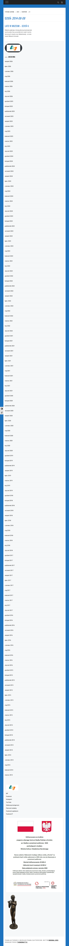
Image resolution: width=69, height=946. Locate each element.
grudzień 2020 (9, 396)
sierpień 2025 (9, 121)
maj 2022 (7, 311)
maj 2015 (7, 705)
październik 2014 (10, 740)
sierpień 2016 (9, 635)
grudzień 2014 (9, 730)
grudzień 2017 (9, 555)
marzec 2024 (8, 201)
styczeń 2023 (9, 271)
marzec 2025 (8, 141)
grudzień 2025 (9, 101)
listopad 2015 (9, 675)
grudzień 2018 (9, 495)
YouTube (8, 802)
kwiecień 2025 (9, 136)
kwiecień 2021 (9, 376)
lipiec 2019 (8, 475)
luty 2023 (7, 266)
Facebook (9, 796)
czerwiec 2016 (9, 645)
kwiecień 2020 (9, 435)
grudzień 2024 (9, 156)
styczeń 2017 (9, 610)
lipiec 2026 (8, 66)
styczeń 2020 (9, 450)
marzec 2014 (8, 775)
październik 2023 (10, 226)
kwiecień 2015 (9, 710)
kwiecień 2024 (9, 196)
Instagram (9, 799)
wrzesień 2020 (9, 411)
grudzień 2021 (9, 336)
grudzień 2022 (9, 276)
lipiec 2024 (8, 181)
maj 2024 (7, 191)
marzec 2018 (8, 540)
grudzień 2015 (9, 670)
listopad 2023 (9, 221)
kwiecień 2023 (9, 256)
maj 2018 (7, 530)
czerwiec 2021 (9, 366)
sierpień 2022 (9, 296)
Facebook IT (9, 814)
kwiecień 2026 (9, 81)
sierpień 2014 (9, 750)
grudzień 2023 (9, 216)
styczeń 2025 (9, 151)
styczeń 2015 (9, 725)
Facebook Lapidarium (12, 811)
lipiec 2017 (8, 580)
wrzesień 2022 (9, 291)
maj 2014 (7, 765)
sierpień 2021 (9, 356)
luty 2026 (7, 91)
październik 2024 (10, 166)
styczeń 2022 (9, 331)
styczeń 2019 (9, 490)
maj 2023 (7, 251)
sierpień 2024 (9, 176)
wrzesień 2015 (9, 685)
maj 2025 (7, 131)
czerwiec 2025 (9, 126)
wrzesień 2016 (9, 630)
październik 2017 (10, 565)
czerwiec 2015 (9, 700)
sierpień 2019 (9, 470)
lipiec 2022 (8, 301)
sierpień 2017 (9, 575)
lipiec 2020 (8, 421)
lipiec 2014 (8, 755)
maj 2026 (7, 76)
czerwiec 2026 (9, 71)
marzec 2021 (8, 381)
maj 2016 (7, 650)
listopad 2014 (9, 735)
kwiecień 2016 (9, 655)
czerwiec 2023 (9, 246)
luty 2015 (7, 720)
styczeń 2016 (9, 665)
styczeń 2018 (9, 550)
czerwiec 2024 (9, 186)
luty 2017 (7, 605)
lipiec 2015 (8, 695)
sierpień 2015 (9, 690)
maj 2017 (7, 590)
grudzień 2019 (9, 455)
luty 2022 (7, 326)
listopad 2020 (9, 401)
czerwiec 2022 (9, 306)
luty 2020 (7, 445)
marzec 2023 (8, 261)
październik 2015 (10, 680)
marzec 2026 (8, 86)
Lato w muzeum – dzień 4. (17, 26)
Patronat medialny (11, 808)
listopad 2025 (9, 106)
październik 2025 (10, 111)
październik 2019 (10, 465)
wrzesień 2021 (9, 351)
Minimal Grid (53, 940)
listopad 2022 (9, 281)
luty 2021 (7, 386)
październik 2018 (10, 505)
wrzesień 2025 (9, 116)
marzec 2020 (8, 440)
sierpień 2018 (9, 515)
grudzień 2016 (9, 615)
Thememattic (22, 942)
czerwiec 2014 (9, 760)
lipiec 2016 (8, 640)
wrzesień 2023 (9, 231)
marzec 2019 (8, 480)
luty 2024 (7, 206)
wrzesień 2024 (9, 171)
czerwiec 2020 (9, 426)
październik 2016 (10, 625)
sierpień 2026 (9, 61)
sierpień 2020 (9, 416)
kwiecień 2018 (9, 535)
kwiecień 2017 (9, 595)
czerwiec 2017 (9, 585)
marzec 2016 (8, 660)
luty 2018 (7, 545)
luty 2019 (7, 485)
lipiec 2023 (8, 241)
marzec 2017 (8, 600)
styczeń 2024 (9, 211)
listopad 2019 (9, 460)
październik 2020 (10, 406)
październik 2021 (10, 346)
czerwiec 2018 (9, 525)
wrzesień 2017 (9, 570)
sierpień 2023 (9, 236)
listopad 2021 (9, 341)
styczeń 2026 (9, 96)
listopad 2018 (9, 500)
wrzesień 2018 (9, 510)
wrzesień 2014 (9, 745)
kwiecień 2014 (9, 770)
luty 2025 (7, 146)
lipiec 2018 (8, 520)
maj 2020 (7, 430)
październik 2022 (10, 286)
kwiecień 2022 (9, 316)
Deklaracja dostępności (12, 805)
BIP (7, 793)
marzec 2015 (8, 715)
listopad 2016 (9, 620)
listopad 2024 (9, 161)
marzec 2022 (8, 321)
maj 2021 (7, 371)
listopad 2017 (9, 560)
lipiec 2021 (8, 361)
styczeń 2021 (9, 391)
